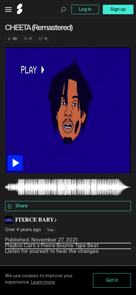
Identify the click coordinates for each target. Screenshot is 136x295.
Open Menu (8, 9)
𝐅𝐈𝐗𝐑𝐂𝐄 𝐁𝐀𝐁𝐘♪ (36, 220)
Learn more (43, 282)
